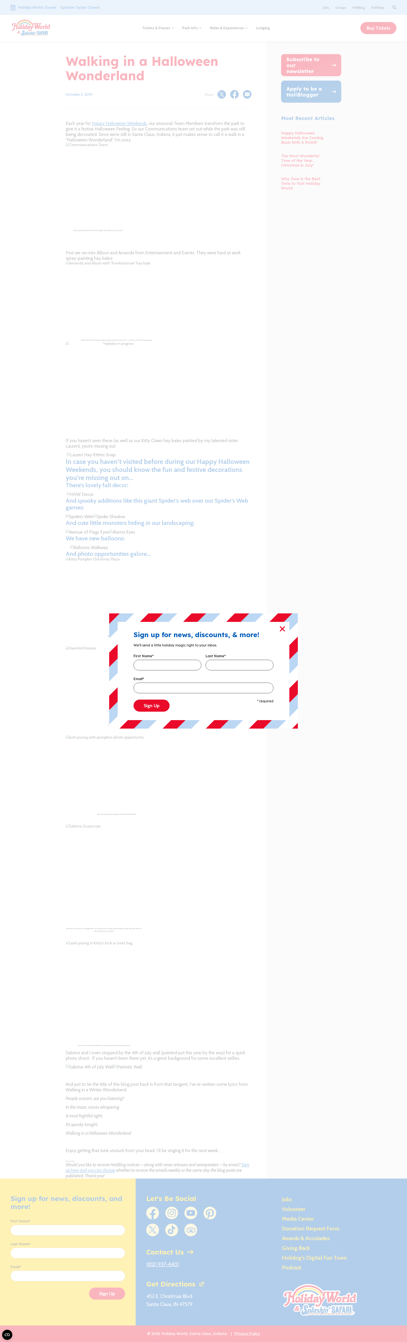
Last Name (216, 656)
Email (139, 679)
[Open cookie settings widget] (7, 1335)
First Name (144, 656)
